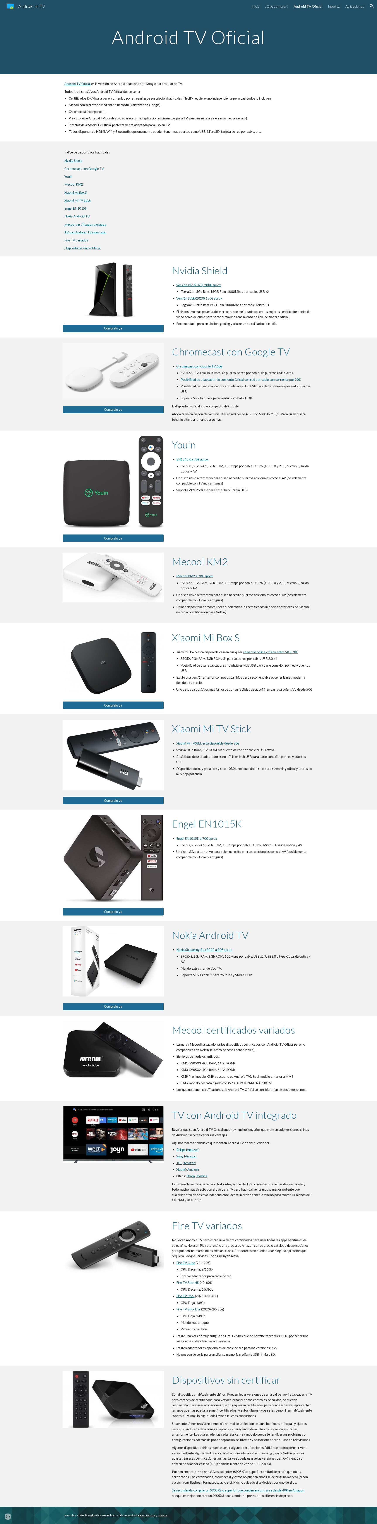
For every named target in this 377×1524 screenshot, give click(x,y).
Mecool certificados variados (85, 224)
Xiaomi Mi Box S (75, 192)
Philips (180, 1150)
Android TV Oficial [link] (308, 6)
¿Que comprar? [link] (276, 6)
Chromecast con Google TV (84, 169)
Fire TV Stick (185, 1296)
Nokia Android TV (77, 216)
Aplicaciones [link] (354, 6)
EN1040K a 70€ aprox (192, 459)
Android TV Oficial (77, 84)
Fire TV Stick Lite (188, 1309)
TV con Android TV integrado (85, 232)
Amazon (193, 1150)
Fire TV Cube (185, 1263)
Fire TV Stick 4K (187, 1282)
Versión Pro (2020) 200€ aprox (198, 285)
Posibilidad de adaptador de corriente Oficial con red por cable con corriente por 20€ (241, 379)
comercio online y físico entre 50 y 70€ (270, 652)
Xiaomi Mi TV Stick (77, 200)
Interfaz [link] (334, 6)
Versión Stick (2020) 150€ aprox (199, 298)
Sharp (191, 1176)
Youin (68, 176)
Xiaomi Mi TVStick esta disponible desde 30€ (207, 743)
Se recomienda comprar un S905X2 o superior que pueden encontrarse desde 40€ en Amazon (238, 1490)
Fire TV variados (76, 240)
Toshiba (201, 1176)
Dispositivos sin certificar (82, 248)
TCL (179, 1163)
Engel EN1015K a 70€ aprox (196, 838)
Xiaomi (181, 1169)
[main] (188, 37)
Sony (179, 1156)
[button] (372, 6)
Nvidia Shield (73, 160)
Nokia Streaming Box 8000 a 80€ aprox (204, 950)
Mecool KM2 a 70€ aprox (194, 576)
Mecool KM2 (73, 184)
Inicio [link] (256, 6)
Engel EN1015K (75, 208)
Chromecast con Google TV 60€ (199, 366)
